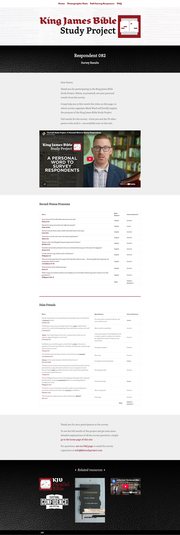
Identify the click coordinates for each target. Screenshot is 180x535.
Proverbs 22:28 (46, 362)
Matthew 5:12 (46, 244)
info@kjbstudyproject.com (88, 450)
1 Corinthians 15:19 (47, 356)
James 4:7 (44, 269)
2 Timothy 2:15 (46, 339)
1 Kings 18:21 (45, 351)
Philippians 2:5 (46, 256)
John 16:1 (44, 398)
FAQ (119, 4)
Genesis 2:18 (45, 323)
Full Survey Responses (102, 4)
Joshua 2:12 (45, 239)
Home (61, 4)
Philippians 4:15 (46, 385)
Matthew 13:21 (46, 393)
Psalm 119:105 (46, 227)
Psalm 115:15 (45, 222)
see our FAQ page (84, 446)
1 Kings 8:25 (45, 374)
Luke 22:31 (45, 233)
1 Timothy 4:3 (46, 330)
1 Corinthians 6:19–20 (48, 264)
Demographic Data (77, 4)
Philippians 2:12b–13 (48, 277)
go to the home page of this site (76, 439)
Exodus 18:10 (46, 250)
